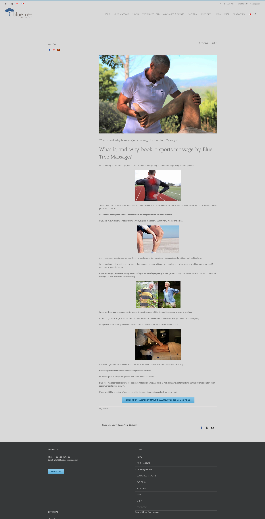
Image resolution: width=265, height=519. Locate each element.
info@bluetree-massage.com (249, 4)
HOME (139, 457)
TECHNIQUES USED (145, 469)
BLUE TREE (141, 488)
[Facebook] (49, 50)
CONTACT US (142, 507)
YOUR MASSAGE (143, 463)
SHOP (139, 501)
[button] (256, 14)
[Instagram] (54, 50)
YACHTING (141, 482)
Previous (204, 43)
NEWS (139, 494)
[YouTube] (58, 50)
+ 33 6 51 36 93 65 (62, 457)
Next (213, 43)
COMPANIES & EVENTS (146, 475)
